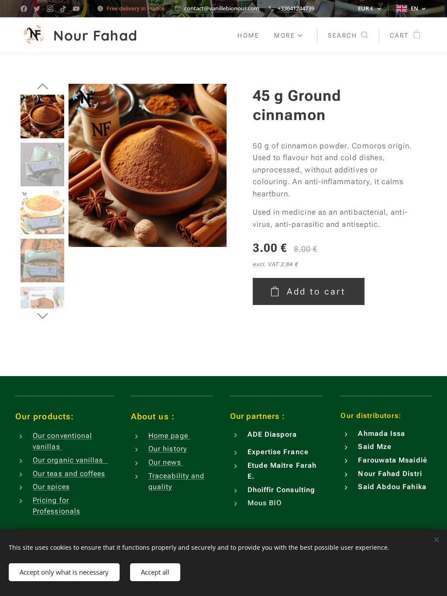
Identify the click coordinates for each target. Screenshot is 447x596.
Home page (169, 436)
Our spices (51, 487)
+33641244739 (296, 8)
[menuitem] (248, 35)
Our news (165, 462)
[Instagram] (50, 8)
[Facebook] (23, 8)
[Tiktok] (63, 8)
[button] (348, 35)
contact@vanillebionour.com (221, 8)
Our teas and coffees (69, 473)
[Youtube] (76, 8)
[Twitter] (36, 8)
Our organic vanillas (70, 460)
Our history (167, 449)
